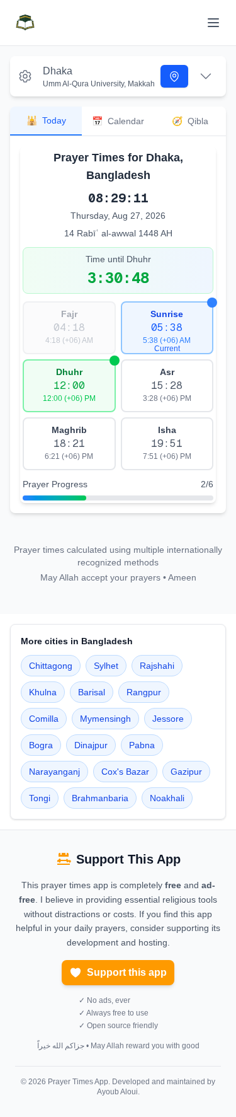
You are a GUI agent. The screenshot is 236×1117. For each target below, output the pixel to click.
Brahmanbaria (100, 798)
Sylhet (106, 666)
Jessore (168, 719)
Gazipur (186, 772)
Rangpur (143, 692)
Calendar (118, 121)
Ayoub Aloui (117, 1091)
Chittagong (50, 666)
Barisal (91, 692)
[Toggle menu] (213, 22)
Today (46, 120)
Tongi (39, 798)
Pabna (142, 745)
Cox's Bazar (125, 772)
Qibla (190, 121)
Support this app (127, 972)
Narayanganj (54, 772)
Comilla (44, 719)
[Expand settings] (205, 76)
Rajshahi (157, 666)
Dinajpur (91, 745)
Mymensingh (105, 719)
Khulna (43, 692)
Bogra (41, 745)
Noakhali (167, 798)
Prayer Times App (78, 1081)
